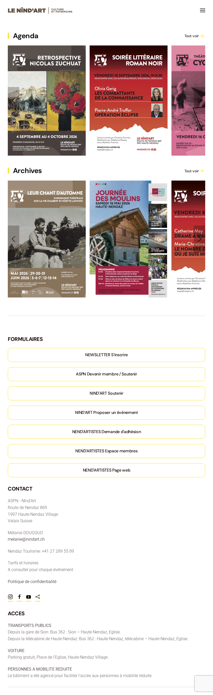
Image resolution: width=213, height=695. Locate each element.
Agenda (25, 35)
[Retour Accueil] (40, 10)
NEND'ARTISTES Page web (106, 470)
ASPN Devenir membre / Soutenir (106, 374)
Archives (27, 170)
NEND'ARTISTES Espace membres (106, 451)
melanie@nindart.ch (26, 539)
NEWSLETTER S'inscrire (106, 355)
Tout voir (191, 36)
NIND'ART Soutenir (106, 393)
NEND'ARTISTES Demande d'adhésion (106, 431)
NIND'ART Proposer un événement (106, 412)
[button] (202, 10)
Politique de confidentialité (32, 581)
